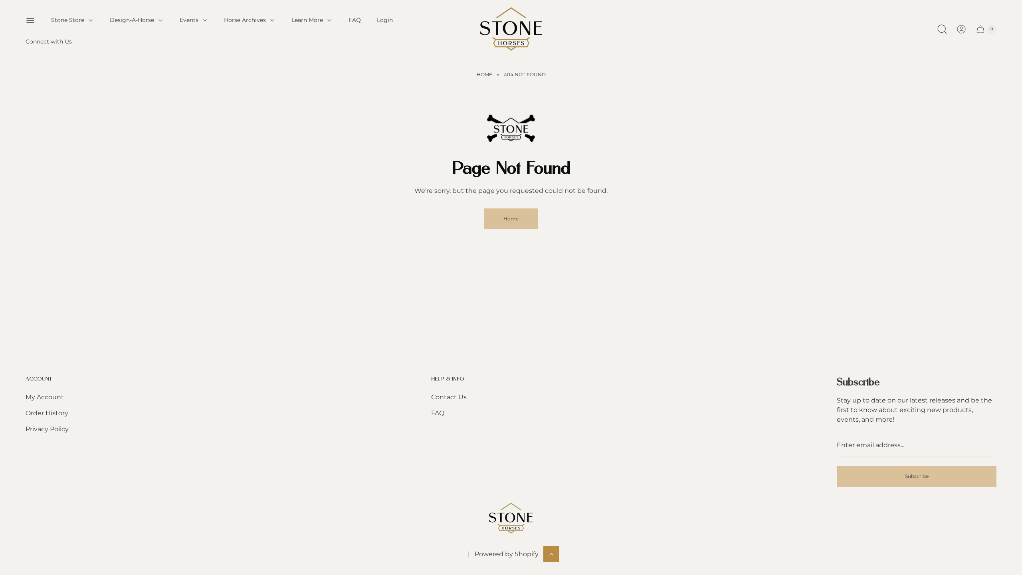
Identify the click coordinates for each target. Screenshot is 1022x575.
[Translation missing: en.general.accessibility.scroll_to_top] (551, 554)
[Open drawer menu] (30, 20)
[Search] (942, 29)
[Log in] (961, 29)
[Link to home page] (511, 518)
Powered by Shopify (507, 554)
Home (484, 74)
